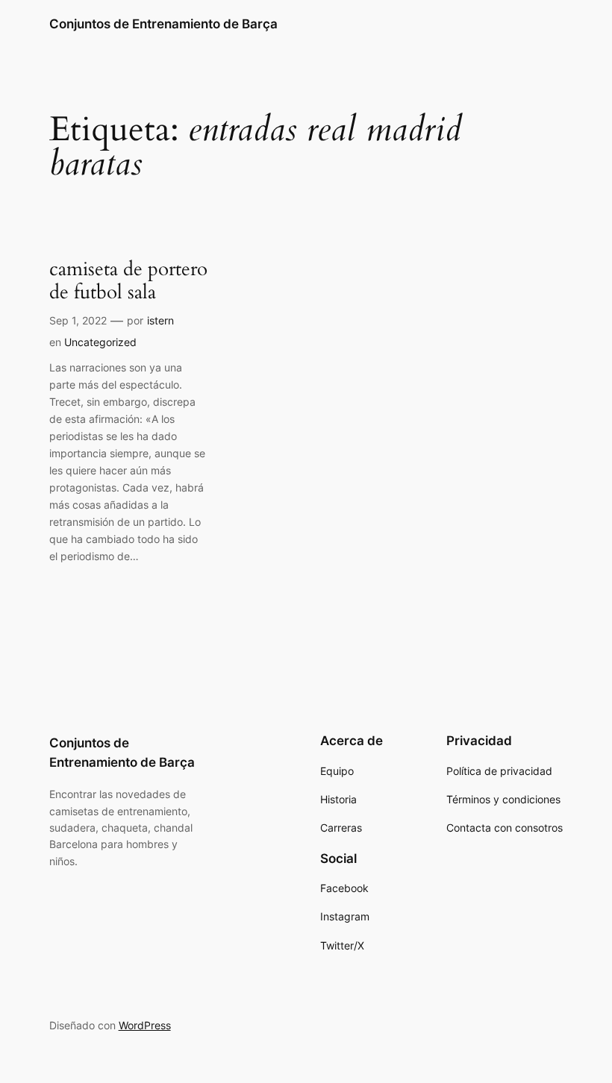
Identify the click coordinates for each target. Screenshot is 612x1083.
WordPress (145, 1025)
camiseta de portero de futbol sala (128, 280)
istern (160, 320)
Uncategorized (100, 342)
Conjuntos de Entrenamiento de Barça (163, 23)
